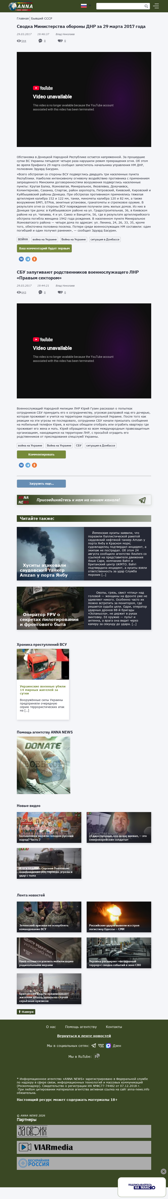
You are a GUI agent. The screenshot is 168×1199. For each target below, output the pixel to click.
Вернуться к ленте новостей (84, 1036)
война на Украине (45, 239)
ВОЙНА (23, 239)
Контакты (114, 1027)
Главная (23, 18)
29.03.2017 (33, 34)
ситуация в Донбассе (105, 239)
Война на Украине (73, 239)
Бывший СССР (41, 18)
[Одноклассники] (34, 259)
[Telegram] (27, 259)
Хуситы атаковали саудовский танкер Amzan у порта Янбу (44, 570)
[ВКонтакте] (21, 259)
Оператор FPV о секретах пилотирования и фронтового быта (49, 619)
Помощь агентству (81, 1027)
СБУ (79, 445)
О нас (51, 1027)
